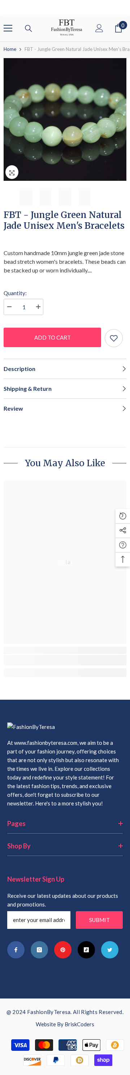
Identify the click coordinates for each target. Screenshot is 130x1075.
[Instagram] (39, 949)
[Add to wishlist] (114, 338)
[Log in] (99, 28)
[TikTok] (86, 949)
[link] (65, 660)
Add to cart (52, 337)
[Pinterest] (63, 949)
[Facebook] (16, 949)
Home (10, 49)
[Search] (28, 28)
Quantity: (15, 293)
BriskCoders (79, 1024)
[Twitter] (109, 949)
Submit (99, 920)
